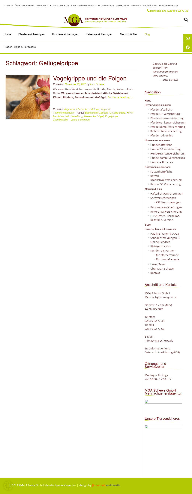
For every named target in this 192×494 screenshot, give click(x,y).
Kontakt (8, 5)
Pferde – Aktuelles (161, 135)
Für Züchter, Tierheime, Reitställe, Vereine (165, 218)
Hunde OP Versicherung (165, 149)
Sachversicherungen (163, 198)
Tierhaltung (76, 116)
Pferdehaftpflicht (161, 109)
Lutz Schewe (97, 84)
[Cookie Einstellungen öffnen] (8, 489)
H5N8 (130, 112)
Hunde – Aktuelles (161, 162)
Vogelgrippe (111, 116)
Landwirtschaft (61, 116)
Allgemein (69, 109)
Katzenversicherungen (99, 34)
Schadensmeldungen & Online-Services (92, 5)
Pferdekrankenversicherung (167, 122)
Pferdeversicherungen (31, 34)
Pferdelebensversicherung (167, 118)
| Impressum (122, 5)
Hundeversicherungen (65, 34)
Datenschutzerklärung (144, 5)
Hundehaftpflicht (161, 145)
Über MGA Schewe (24, 5)
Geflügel (103, 112)
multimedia (106, 485)
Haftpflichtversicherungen (166, 193)
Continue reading (120, 97)
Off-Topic (94, 109)
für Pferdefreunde (167, 255)
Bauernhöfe (91, 112)
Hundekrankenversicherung (167, 153)
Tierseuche (90, 116)
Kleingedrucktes (59, 5)
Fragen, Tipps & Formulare (20, 46)
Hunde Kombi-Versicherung (167, 158)
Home (7, 34)
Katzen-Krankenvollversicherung (166, 178)
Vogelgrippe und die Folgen (90, 77)
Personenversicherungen (166, 207)
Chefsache (82, 109)
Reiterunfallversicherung (166, 131)
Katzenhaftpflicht (161, 171)
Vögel (100, 116)
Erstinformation (168, 5)
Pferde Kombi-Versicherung (167, 127)
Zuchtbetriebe (60, 119)
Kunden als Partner (162, 250)
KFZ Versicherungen (168, 202)
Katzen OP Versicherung (165, 184)
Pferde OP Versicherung (165, 114)
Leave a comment (80, 119)
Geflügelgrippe (117, 112)
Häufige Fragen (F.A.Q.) (164, 233)
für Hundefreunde (167, 259)
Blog (147, 34)
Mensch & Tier (128, 34)
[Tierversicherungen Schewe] (96, 20)
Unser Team (42, 5)
